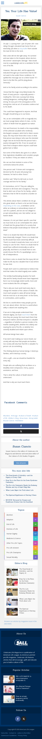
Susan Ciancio (21, 16)
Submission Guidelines (9, 735)
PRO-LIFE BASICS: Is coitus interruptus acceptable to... (23, 678)
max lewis (24, 418)
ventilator (19, 421)
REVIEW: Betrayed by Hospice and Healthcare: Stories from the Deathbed (19, 501)
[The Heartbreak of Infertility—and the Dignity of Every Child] (12, 572)
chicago (15, 416)
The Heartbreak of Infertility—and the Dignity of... (25, 571)
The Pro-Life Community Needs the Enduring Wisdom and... (27, 591)
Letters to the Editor (24, 733)
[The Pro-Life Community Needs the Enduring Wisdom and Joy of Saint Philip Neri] (12, 592)
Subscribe (4, 733)
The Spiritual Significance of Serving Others (21, 495)
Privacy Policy (22, 735)
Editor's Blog (14, 418)
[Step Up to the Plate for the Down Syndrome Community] (12, 582)
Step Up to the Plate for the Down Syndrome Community (26, 581)
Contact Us (12, 733)
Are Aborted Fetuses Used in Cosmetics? (23, 687)
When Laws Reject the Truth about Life (19, 490)
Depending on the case (11, 206)
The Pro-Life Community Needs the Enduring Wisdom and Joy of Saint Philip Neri (21, 486)
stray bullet (23, 48)
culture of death (25, 416)
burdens (7, 416)
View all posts (21, 463)
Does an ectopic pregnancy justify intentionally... (22, 698)
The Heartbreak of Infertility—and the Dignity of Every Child (19, 476)
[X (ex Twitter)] (23, 719)
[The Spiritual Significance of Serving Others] (12, 612)
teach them (26, 315)
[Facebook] (17, 719)
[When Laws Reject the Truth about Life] (12, 602)
